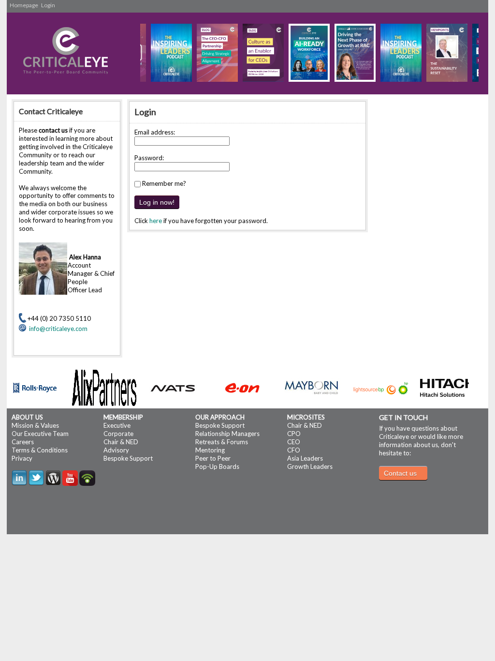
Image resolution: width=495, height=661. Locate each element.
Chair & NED (120, 442)
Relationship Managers (227, 433)
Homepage (24, 5)
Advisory (116, 450)
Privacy (22, 458)
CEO (293, 442)
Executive (117, 425)
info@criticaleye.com (56, 328)
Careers (23, 442)
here (155, 221)
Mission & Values (35, 425)
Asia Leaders (305, 458)
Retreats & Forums (221, 442)
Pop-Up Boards (217, 466)
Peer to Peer (213, 458)
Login (48, 5)
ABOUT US (27, 417)
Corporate (118, 433)
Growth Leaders (310, 466)
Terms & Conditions (40, 450)
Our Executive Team (40, 433)
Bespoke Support (128, 458)
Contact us (400, 473)
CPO (294, 433)
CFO (293, 450)
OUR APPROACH (220, 417)
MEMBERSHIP (123, 417)
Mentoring (210, 450)
